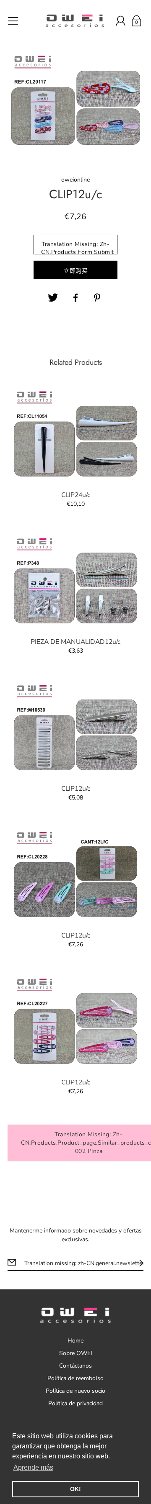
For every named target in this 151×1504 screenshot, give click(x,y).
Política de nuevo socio (75, 1391)
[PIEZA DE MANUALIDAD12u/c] (75, 580)
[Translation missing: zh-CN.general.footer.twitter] (53, 298)
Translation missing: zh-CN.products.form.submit (77, 247)
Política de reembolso (75, 1378)
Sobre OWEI (75, 1353)
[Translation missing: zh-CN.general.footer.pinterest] (98, 298)
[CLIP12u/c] (75, 727)
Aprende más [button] (33, 1467)
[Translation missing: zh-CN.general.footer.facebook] (75, 298)
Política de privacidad (75, 1403)
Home (75, 1341)
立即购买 (75, 271)
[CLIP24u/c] (75, 434)
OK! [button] (75, 1489)
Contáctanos (75, 1366)
